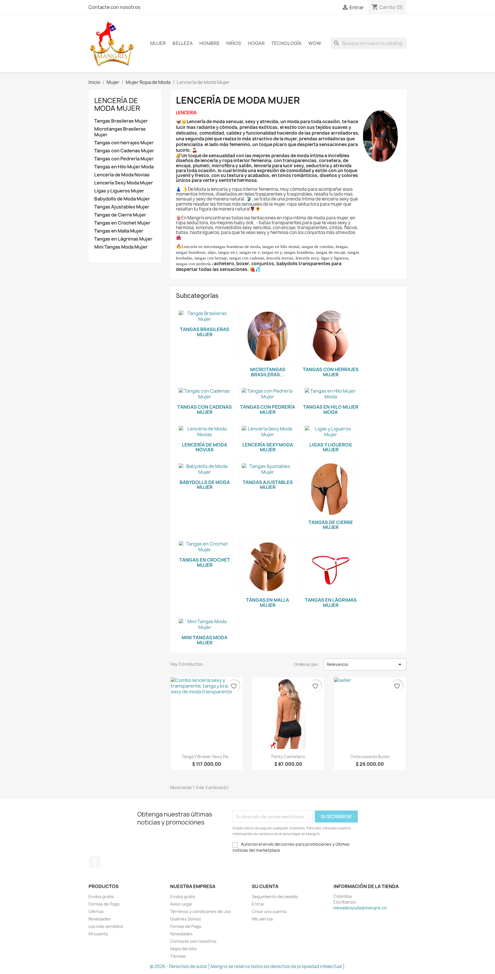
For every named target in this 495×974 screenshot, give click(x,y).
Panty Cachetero (288, 756)
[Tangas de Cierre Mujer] (330, 489)
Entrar (258, 904)
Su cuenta (265, 886)
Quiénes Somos (185, 919)
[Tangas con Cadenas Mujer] (204, 393)
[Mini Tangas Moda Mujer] (204, 624)
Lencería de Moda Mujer (117, 104)
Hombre (209, 43)
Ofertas (96, 911)
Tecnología (286, 43)
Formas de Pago (104, 904)
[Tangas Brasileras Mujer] (204, 316)
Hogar (256, 43)
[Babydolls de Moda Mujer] (204, 469)
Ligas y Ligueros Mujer (119, 191)
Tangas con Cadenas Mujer (124, 151)
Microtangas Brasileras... (267, 372)
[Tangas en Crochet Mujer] (204, 546)
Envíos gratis (101, 896)
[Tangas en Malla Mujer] (267, 566)
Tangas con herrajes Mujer (124, 143)
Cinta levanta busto (370, 756)
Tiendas (178, 956)
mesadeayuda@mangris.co (360, 907)
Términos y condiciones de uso (200, 911)
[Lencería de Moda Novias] (204, 431)
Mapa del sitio (183, 948)
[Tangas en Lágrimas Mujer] (330, 566)
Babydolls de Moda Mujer (122, 199)
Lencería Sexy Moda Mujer (123, 183)
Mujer (158, 43)
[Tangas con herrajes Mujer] (330, 336)
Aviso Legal (181, 904)
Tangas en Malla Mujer (118, 231)
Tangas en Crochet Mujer (122, 223)
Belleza (182, 43)
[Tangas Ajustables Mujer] (267, 469)
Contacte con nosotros (114, 7)
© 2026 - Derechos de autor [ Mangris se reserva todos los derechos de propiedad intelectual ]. (247, 966)
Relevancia (365, 664)
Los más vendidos (106, 926)
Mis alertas (262, 919)
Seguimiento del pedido (275, 896)
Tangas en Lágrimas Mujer (123, 239)
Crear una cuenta (269, 911)
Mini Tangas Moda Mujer (121, 247)
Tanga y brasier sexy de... (207, 756)
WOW (314, 43)
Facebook (95, 861)
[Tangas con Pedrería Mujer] (267, 393)
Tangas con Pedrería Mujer (124, 159)
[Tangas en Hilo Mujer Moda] (330, 393)
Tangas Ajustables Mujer (121, 207)
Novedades (100, 919)
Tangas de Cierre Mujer (120, 215)
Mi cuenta (98, 933)
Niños (233, 43)
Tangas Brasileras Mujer (121, 121)
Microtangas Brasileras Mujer (120, 132)
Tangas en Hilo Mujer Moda (124, 167)
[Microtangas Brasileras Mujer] (267, 336)
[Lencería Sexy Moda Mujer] (267, 431)
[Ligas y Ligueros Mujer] (330, 431)
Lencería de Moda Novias (122, 175)
